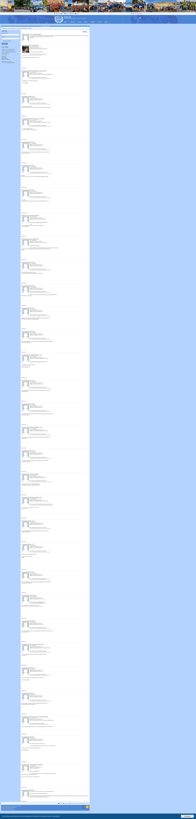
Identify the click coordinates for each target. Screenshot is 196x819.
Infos (79, 22)
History (72, 22)
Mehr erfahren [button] (56, 816)
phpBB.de (14, 807)
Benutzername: (5, 33)
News (85, 22)
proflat (5, 808)
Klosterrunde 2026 (5, 53)
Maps (106, 22)
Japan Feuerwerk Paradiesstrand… (9, 52)
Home (65, 22)
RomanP (13, 62)
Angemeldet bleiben (7, 41)
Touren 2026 (4, 54)
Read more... (32, 37)
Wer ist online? (5, 58)
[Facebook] (84, 807)
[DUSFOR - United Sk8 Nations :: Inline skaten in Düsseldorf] (59, 19)
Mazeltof (10, 808)
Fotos (100, 22)
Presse (92, 22)
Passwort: (4, 37)
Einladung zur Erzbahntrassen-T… (9, 50)
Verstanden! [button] (187, 816)
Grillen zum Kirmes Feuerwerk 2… (9, 49)
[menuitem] (62, 14)
